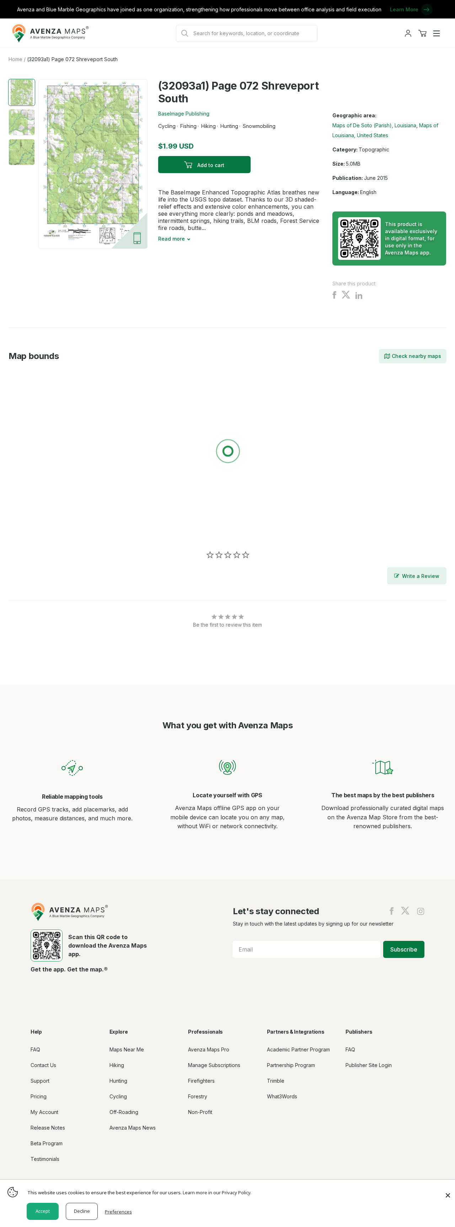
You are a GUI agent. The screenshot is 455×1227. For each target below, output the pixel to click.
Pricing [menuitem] (39, 1096)
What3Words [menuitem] (282, 1096)
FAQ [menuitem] (35, 1049)
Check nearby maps (416, 356)
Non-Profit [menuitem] (200, 1112)
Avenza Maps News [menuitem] (132, 1128)
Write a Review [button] (420, 576)
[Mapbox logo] (26, 530)
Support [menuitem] (40, 1081)
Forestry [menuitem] (197, 1096)
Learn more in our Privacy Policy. (217, 1192)
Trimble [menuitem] (275, 1081)
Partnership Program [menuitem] (291, 1065)
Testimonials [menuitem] (45, 1159)
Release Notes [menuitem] (48, 1128)
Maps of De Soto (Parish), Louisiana (374, 125)
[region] (227, 452)
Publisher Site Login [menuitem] (369, 1065)
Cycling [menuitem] (118, 1096)
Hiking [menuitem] (116, 1065)
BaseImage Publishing (183, 114)
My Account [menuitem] (44, 1112)
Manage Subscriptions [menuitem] (214, 1065)
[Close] (447, 1191)
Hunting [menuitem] (118, 1081)
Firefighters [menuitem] (201, 1081)
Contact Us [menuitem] (43, 1065)
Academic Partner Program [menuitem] (298, 1049)
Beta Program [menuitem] (47, 1143)
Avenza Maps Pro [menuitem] (208, 1049)
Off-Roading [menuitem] (123, 1112)
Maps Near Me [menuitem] (126, 1049)
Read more (171, 239)
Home (15, 59)
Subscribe (403, 949)
